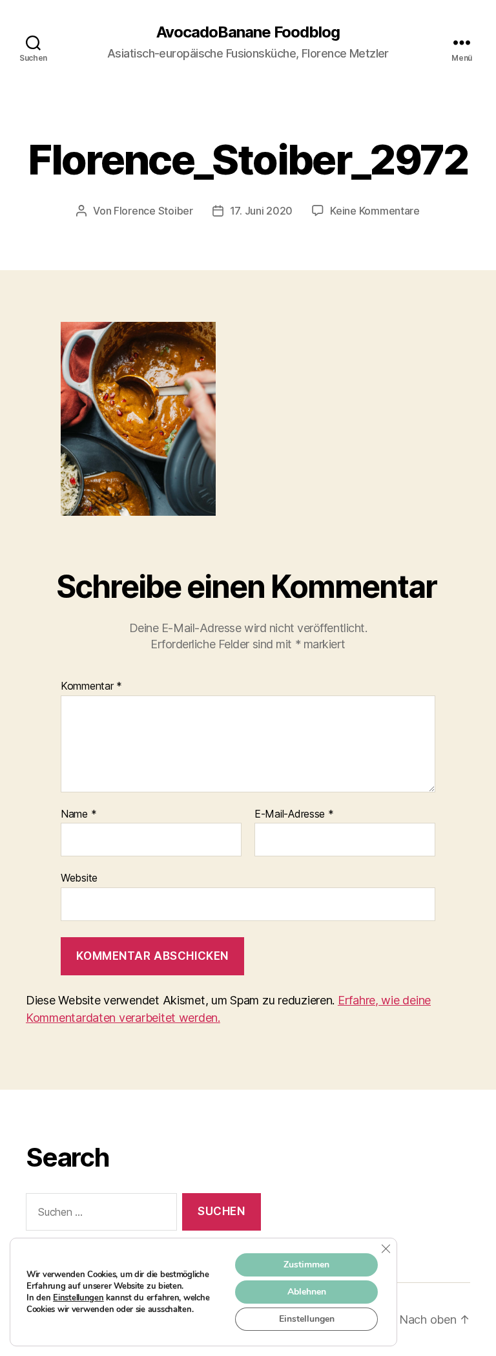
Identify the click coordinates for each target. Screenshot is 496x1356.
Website (79, 877)
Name (78, 814)
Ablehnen (306, 1292)
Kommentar (91, 686)
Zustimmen (306, 1264)
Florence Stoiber (153, 210)
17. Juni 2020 (261, 210)
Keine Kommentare (375, 210)
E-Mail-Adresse (294, 814)
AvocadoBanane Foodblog (248, 32)
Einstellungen (78, 1298)
